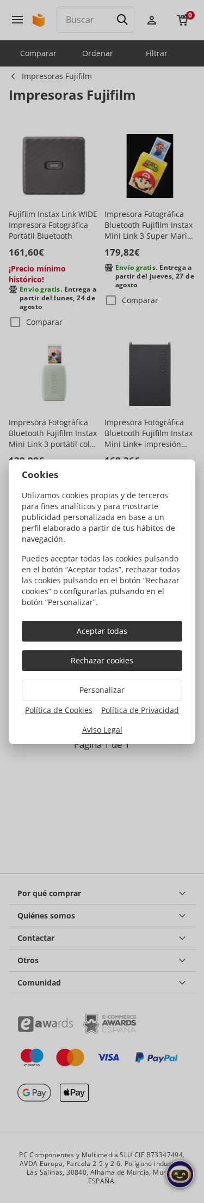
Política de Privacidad (140, 710)
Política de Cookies (58, 710)
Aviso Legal (102, 729)
